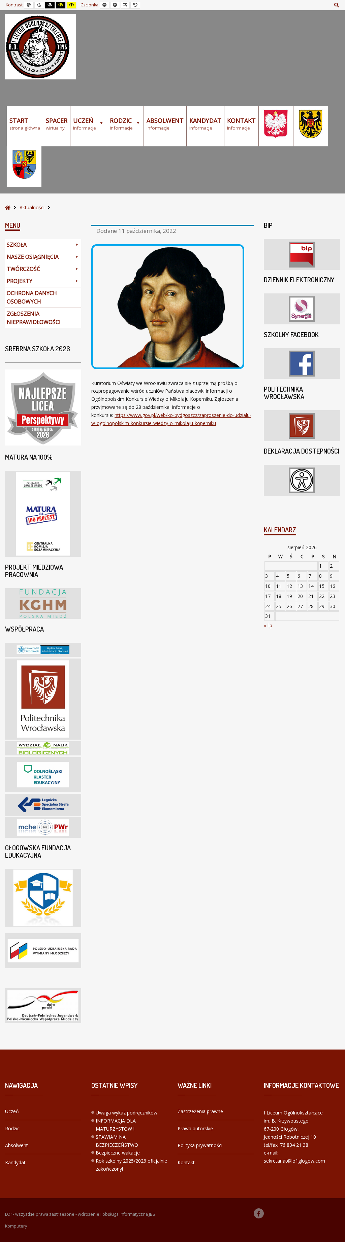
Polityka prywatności (200, 1145)
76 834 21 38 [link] (294, 1145)
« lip (268, 625)
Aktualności (32, 207)
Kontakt (186, 1162)
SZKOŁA (17, 244)
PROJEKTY (19, 281)
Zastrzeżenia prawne (200, 1111)
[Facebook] (259, 1213)
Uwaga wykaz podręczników (126, 1112)
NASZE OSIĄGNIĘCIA (33, 256)
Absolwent (16, 1145)
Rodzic (12, 1128)
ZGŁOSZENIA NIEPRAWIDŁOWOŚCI (34, 318)
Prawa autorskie (195, 1128)
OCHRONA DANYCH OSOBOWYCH (32, 297)
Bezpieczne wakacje (118, 1152)
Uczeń (12, 1111)
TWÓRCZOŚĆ (23, 269)
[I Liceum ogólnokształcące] (40, 46)
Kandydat (15, 1162)
